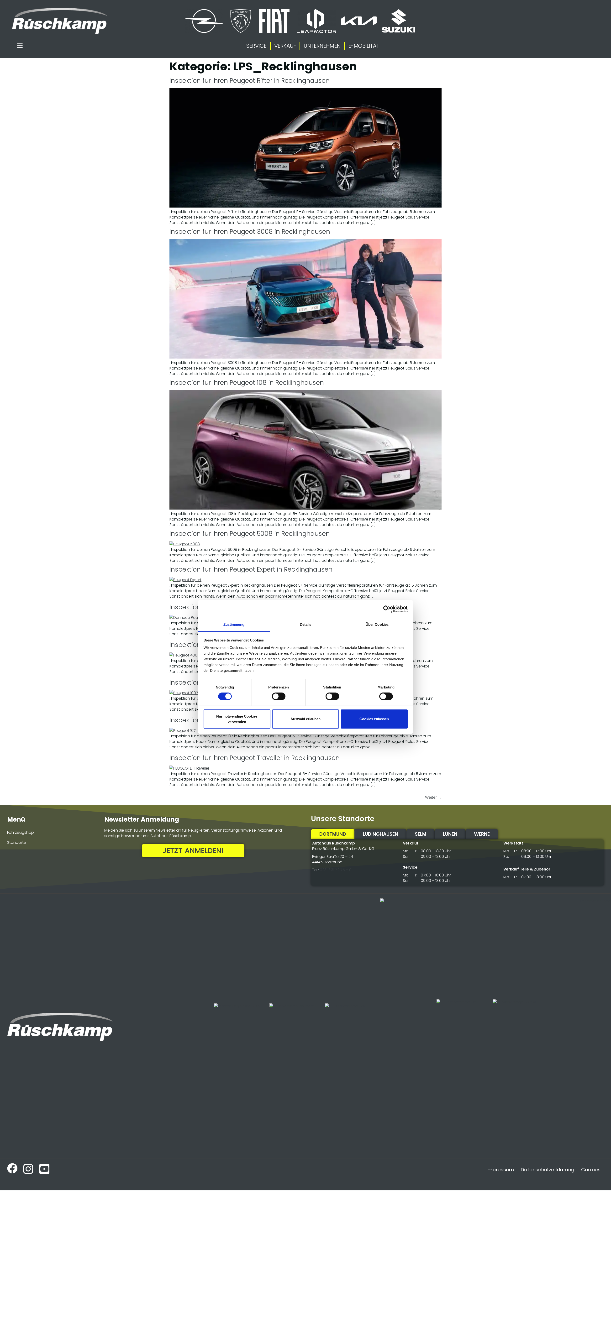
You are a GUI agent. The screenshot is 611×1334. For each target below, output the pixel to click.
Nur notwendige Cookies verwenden (237, 719)
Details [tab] (305, 624)
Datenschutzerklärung (547, 1170)
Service (256, 46)
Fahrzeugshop (20, 832)
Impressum (500, 1170)
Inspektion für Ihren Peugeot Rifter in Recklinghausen (249, 80)
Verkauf (285, 46)
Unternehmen (322, 46)
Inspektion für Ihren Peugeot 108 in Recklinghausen (246, 382)
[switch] (278, 696)
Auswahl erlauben (305, 719)
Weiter (433, 797)
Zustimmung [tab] (234, 624)
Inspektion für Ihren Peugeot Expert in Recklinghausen (250, 569)
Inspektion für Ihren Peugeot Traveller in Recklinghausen (254, 758)
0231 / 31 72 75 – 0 (336, 870)
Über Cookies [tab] (377, 624)
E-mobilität (363, 46)
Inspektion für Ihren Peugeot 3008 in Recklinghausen (249, 231)
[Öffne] (20, 46)
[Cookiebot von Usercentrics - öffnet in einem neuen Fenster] (387, 608)
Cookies (590, 1170)
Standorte (16, 842)
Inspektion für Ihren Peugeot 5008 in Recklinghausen (249, 533)
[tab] (332, 834)
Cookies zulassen (374, 719)
